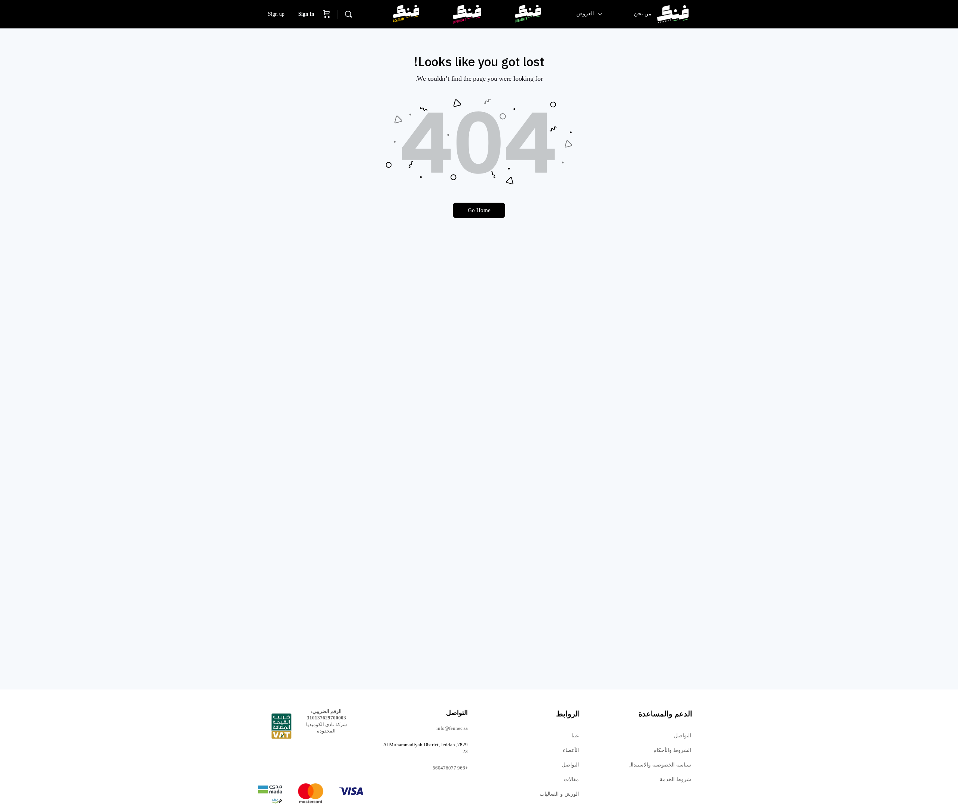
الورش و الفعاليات (559, 794)
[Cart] (327, 14)
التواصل (682, 735)
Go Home (479, 210)
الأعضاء (571, 750)
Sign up (276, 14)
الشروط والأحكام (672, 750)
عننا (575, 735)
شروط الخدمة (675, 779)
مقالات (571, 779)
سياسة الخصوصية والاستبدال (659, 765)
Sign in (306, 14)
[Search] (348, 14)
